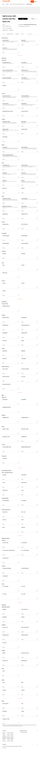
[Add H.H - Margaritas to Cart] (18, 590)
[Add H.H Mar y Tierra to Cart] (18, 547)
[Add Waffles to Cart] (18, 657)
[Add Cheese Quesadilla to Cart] (18, 240)
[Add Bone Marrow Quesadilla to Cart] (18, 82)
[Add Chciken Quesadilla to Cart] (37, 247)
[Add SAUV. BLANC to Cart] (18, 403)
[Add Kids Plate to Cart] (18, 258)
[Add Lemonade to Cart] (18, 479)
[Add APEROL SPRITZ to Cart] (37, 337)
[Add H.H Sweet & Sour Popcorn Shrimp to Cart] (18, 554)
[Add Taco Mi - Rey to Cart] (18, 52)
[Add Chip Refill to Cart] (18, 89)
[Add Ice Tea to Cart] (18, 486)
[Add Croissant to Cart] (18, 694)
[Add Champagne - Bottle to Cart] (18, 441)
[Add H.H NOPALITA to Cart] (18, 580)
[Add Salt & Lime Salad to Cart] (37, 151)
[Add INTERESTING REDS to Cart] (37, 421)
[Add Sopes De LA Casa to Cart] (37, 74)
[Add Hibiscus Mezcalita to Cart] (18, 381)
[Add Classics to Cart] (18, 287)
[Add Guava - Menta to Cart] (18, 373)
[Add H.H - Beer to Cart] (37, 590)
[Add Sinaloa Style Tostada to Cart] (18, 125)
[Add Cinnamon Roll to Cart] (18, 665)
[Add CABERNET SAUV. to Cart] (18, 421)
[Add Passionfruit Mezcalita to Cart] (18, 388)
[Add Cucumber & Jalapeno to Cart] (37, 373)
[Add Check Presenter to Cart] (18, 707)
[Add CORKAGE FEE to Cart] (37, 441)
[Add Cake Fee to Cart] (18, 295)
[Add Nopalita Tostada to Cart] (18, 133)
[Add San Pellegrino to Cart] (37, 504)
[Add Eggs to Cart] (37, 686)
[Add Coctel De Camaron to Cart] (37, 115)
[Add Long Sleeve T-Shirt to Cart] (18, 723)
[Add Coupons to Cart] (37, 287)
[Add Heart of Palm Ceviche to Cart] (18, 100)
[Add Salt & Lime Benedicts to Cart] (37, 631)
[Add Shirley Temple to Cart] (37, 486)
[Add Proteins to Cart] (37, 269)
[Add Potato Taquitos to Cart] (37, 82)
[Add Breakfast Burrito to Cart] (18, 639)
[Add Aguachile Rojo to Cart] (37, 107)
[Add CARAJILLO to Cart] (18, 345)
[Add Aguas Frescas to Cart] (18, 494)
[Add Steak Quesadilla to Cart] (37, 240)
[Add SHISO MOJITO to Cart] (37, 321)
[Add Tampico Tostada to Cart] (37, 133)
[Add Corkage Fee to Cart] (18, 462)
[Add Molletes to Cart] (37, 621)
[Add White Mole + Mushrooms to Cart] (18, 210)
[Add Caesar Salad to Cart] (18, 151)
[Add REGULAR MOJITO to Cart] (18, 321)
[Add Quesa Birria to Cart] (37, 44)
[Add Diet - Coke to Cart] (37, 516)
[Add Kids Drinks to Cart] (37, 258)
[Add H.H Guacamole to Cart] (37, 547)
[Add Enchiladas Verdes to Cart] (37, 218)
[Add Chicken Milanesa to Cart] (37, 202)
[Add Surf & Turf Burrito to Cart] (37, 228)
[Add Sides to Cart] (18, 269)
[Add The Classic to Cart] (18, 647)
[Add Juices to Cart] (37, 494)
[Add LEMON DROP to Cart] (18, 337)
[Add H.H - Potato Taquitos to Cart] (37, 554)
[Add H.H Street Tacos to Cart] (18, 562)
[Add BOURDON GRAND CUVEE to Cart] (37, 451)
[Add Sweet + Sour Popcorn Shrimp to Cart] (18, 74)
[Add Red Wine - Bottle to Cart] (18, 433)
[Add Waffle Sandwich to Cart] (37, 665)
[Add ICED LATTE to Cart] (18, 363)
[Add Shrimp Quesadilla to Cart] (18, 247)
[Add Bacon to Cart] (18, 686)
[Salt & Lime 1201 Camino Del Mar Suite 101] (6, 1)
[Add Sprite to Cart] (37, 524)
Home (3, 4)
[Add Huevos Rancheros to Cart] (37, 613)
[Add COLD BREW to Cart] (37, 363)
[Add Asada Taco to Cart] (18, 185)
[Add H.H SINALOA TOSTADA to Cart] (18, 572)
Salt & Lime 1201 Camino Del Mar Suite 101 (17, 4)
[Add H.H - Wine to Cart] (18, 598)
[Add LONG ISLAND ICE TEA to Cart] (37, 329)
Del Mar (7, 4)
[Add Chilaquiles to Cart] (18, 613)
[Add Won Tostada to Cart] (37, 125)
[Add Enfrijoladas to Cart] (18, 621)
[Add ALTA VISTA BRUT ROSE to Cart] (18, 451)
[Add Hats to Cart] (37, 707)
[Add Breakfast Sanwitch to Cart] (37, 639)
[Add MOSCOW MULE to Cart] (18, 329)
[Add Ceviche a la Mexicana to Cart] (37, 100)
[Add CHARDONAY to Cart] (37, 403)
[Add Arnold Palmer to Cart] (37, 479)
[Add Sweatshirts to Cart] (18, 715)
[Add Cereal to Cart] (18, 675)
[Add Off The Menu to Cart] (18, 277)
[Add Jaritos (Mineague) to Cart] (18, 504)
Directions (4, 747)
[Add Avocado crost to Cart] (18, 631)
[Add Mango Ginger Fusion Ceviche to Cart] (18, 115)
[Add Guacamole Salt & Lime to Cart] (18, 66)
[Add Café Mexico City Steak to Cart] (18, 202)
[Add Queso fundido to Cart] (37, 66)
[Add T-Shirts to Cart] (37, 715)
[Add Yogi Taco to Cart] (37, 192)
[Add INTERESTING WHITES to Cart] (18, 411)
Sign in (36, 1)
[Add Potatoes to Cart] (37, 694)
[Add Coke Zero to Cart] (18, 524)
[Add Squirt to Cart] (18, 531)
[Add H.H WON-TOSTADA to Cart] (37, 572)
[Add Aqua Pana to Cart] (37, 531)
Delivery (33, 18)
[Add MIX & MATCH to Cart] (18, 141)
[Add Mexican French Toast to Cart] (37, 657)
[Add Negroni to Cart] (37, 345)
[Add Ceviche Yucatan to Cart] (18, 107)
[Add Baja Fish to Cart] (37, 185)
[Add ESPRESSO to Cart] (37, 355)
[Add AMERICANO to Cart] (18, 355)
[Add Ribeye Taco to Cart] (18, 192)
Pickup (23, 18)
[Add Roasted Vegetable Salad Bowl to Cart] (18, 159)
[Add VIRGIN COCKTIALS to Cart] (18, 310)
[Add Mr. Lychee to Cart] (37, 381)
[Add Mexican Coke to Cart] (18, 516)
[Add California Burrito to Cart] (18, 228)
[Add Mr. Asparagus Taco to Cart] (18, 169)
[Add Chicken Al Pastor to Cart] (18, 44)
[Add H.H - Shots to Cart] (37, 598)
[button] (11, 34)
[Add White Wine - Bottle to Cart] (37, 433)
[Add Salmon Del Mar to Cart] (37, 210)
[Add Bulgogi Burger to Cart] (18, 218)
